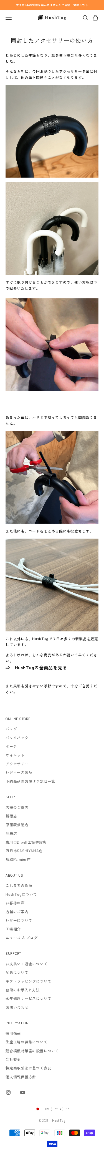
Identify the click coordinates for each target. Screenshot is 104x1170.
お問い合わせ (17, 1007)
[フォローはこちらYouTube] (23, 1092)
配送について (17, 972)
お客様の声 (15, 902)
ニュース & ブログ (22, 937)
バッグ (11, 728)
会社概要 (13, 1059)
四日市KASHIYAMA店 (24, 850)
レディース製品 (19, 772)
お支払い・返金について (27, 963)
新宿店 (11, 815)
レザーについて (19, 920)
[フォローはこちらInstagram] (8, 1092)
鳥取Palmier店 (18, 859)
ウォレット (15, 755)
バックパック (17, 737)
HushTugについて (21, 894)
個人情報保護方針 (21, 1076)
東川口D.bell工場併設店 (26, 842)
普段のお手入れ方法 (23, 989)
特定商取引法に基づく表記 (28, 1068)
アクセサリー (17, 763)
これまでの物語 (19, 885)
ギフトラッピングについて (28, 981)
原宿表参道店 (17, 824)
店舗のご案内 (17, 807)
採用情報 (13, 1033)
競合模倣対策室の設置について (32, 1050)
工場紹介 (13, 928)
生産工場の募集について (27, 1041)
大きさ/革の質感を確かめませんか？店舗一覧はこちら (52, 5)
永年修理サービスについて (28, 998)
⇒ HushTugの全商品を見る (36, 667)
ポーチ (11, 746)
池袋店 (11, 833)
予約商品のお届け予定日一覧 (30, 781)
